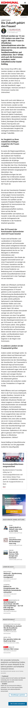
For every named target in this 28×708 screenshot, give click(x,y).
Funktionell (5, 676)
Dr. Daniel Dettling (14, 29)
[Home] (9, 3)
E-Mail (7, 506)
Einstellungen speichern (18, 695)
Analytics (4, 683)
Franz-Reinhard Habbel (12, 643)
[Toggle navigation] (25, 3)
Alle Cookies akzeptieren (17, 703)
